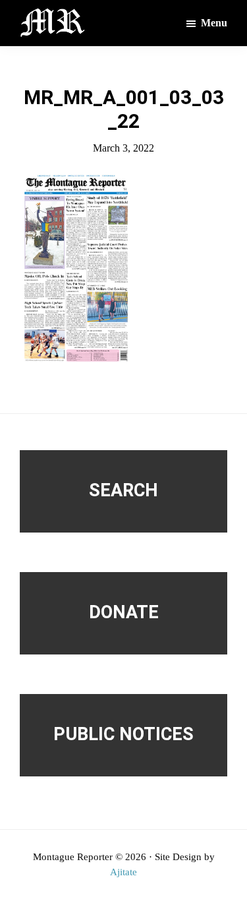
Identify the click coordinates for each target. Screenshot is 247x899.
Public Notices (123, 734)
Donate (124, 612)
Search (123, 490)
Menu (214, 22)
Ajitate (123, 872)
